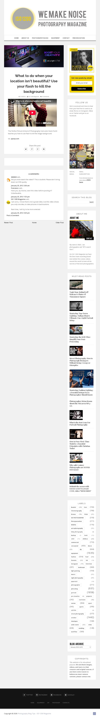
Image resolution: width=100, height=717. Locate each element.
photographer (75, 585)
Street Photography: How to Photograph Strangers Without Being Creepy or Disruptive (81, 361)
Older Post (60, 223)
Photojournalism (76, 521)
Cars (85, 507)
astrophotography (77, 528)
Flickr (86, 514)
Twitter (29, 695)
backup (73, 535)
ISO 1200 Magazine (18, 199)
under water (75, 625)
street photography (77, 614)
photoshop (74, 589)
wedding (81, 628)
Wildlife (73, 525)
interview (89, 564)
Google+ (71, 695)
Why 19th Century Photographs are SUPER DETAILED (80, 467)
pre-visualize (75, 596)
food (86, 557)
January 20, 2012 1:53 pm (20, 197)
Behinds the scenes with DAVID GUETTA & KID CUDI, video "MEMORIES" (80, 488)
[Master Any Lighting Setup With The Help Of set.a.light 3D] (34, 56)
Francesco (14, 188)
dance (90, 546)
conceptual (74, 546)
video (90, 625)
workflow (74, 632)
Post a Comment (13, 215)
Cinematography (76, 511)
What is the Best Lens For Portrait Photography (80, 423)
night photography (77, 578)
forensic (73, 560)
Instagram (42, 695)
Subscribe (82, 89)
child (72, 539)
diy (81, 549)
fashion (73, 557)
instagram (74, 564)
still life (73, 610)
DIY (48, 702)
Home (34, 223)
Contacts (66, 702)
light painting (75, 571)
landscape (81, 567)
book (86, 535)
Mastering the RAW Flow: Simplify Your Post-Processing (80, 339)
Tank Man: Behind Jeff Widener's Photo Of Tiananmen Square (79, 294)
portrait (73, 593)
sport (90, 603)
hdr (87, 560)
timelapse (74, 621)
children (85, 539)
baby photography (77, 532)
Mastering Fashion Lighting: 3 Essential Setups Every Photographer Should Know (81, 392)
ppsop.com (15, 139)
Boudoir (73, 507)
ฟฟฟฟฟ (14, 177)
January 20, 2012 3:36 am (20, 186)
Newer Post (8, 223)
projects (89, 596)
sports (81, 607)
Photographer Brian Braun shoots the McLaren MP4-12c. (81, 403)
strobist (73, 618)
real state (82, 600)
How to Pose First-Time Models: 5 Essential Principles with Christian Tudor (80, 445)
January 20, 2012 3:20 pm (20, 213)
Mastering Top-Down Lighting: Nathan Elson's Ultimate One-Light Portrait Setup (81, 316)
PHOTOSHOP (56, 702)
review (73, 603)
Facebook (57, 695)
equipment (74, 553)
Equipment (40, 702)
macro (73, 574)
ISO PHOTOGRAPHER (77, 518)
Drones (73, 514)
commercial (75, 542)
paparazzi (74, 581)
